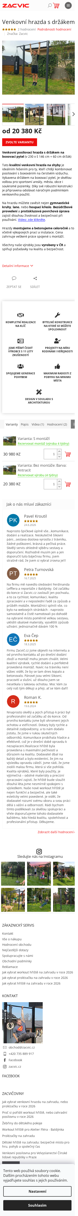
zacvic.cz (15, 1066)
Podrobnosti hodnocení (54, 29)
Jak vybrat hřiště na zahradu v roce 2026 (31, 983)
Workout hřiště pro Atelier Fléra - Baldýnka (33, 1129)
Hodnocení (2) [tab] (57, 424)
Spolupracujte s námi (17, 956)
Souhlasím (37, 1205)
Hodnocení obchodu (16, 944)
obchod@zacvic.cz (22, 1047)
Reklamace (10, 967)
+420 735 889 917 (21, 1054)
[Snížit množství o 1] (59, 456)
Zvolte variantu (20, 142)
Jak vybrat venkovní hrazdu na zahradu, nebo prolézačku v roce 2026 (35, 1104)
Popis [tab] (25, 424)
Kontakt (7, 933)
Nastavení (37, 1191)
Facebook (15, 1060)
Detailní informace (15, 266)
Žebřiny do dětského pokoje (22, 1123)
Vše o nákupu (12, 939)
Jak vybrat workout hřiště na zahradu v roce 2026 (37, 972)
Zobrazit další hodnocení (56, 832)
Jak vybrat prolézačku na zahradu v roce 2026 (35, 978)
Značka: (17, 34)
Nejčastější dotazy (15, 950)
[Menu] (68, 5)
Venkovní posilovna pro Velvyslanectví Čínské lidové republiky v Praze (34, 1155)
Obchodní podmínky (17, 961)
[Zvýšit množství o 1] (59, 451)
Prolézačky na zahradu (18, 1136)
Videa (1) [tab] (38, 424)
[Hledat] (50, 5)
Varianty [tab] (12, 424)
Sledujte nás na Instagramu (40, 856)
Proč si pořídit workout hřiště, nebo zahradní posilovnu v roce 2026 (34, 1114)
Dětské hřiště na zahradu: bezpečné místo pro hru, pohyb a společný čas (35, 1144)
